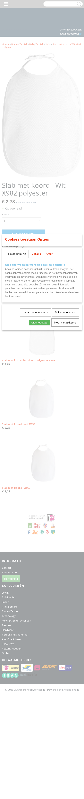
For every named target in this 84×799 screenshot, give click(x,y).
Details (36, 254)
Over (49, 254)
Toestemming (17, 254)
